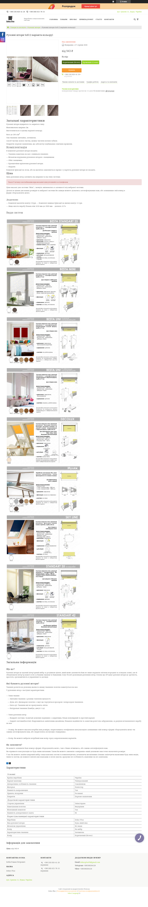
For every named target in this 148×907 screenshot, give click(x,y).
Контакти (109, 19)
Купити (72, 70)
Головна (53, 19)
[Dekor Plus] (14, 19)
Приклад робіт (86, 19)
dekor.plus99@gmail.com (90, 862)
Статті (99, 19)
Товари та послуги (18, 27)
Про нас (73, 19)
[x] (10, 763)
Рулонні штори (34, 27)
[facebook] (7, 763)
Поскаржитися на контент (67, 891)
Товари (63, 19)
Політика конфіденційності (89, 891)
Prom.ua (87, 889)
